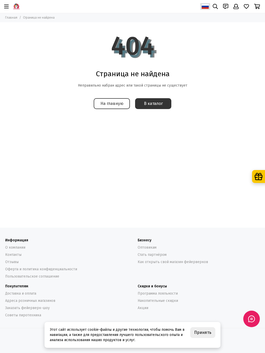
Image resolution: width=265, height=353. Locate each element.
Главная (11, 17)
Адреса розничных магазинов (30, 300)
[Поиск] (215, 6)
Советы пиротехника (23, 315)
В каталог (153, 103)
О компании (15, 247)
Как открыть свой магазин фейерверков (173, 262)
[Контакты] (225, 6)
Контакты (13, 254)
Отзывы (12, 262)
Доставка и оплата (20, 293)
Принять (202, 332)
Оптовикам (147, 247)
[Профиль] (236, 6)
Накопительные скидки (158, 300)
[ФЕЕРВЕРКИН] (16, 6)
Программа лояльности (158, 293)
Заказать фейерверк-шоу (27, 308)
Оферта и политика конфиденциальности (41, 269)
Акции (143, 308)
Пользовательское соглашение (32, 276)
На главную (111, 103)
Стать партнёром (152, 254)
